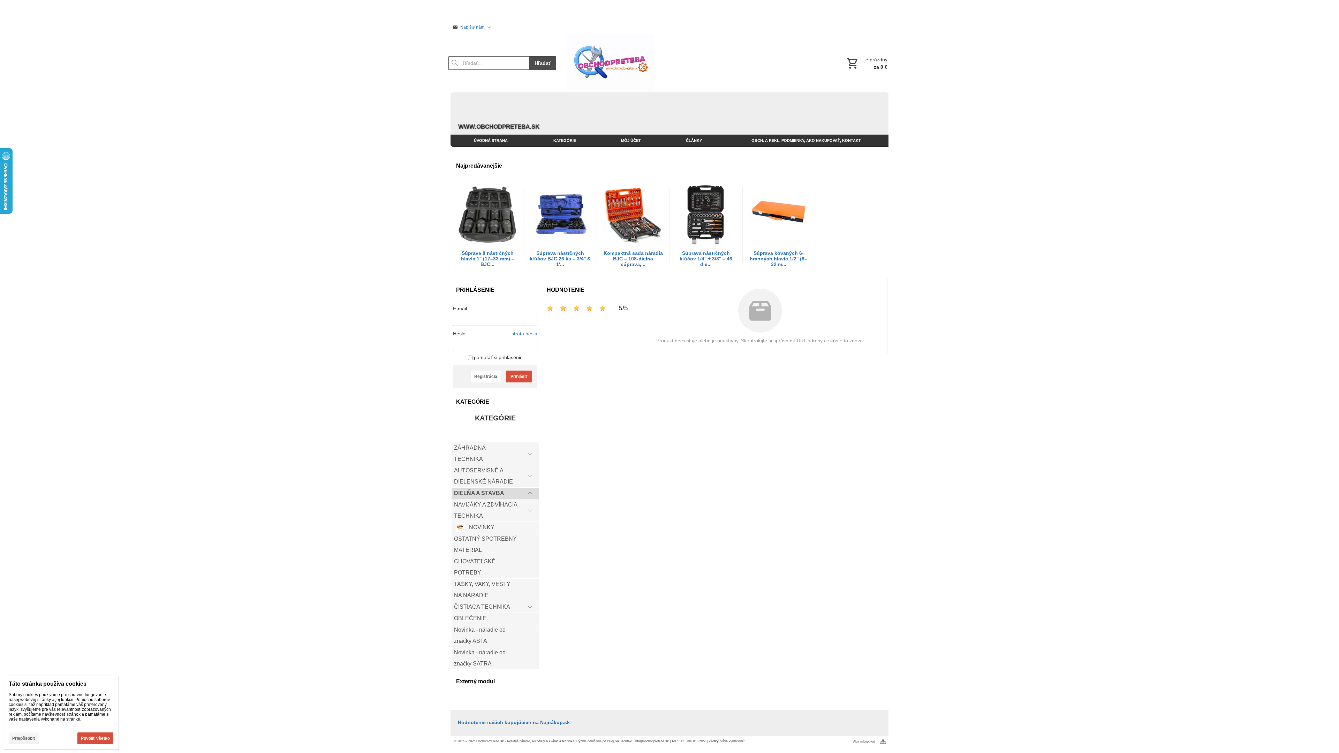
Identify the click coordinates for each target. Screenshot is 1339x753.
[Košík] (866, 63)
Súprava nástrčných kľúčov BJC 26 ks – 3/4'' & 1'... (560, 258)
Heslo (459, 333)
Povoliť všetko (95, 738)
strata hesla (524, 333)
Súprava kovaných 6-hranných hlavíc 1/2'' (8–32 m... (778, 258)
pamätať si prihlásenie (497, 357)
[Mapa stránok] (883, 741)
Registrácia (485, 376)
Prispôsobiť (24, 738)
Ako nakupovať (864, 741)
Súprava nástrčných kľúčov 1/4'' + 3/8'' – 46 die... (706, 258)
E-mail (460, 308)
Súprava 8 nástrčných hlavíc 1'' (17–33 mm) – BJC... (487, 258)
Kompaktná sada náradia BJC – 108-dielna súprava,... (633, 258)
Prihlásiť (519, 376)
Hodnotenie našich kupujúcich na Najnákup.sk (514, 722)
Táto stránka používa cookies (47, 684)
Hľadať (543, 63)
